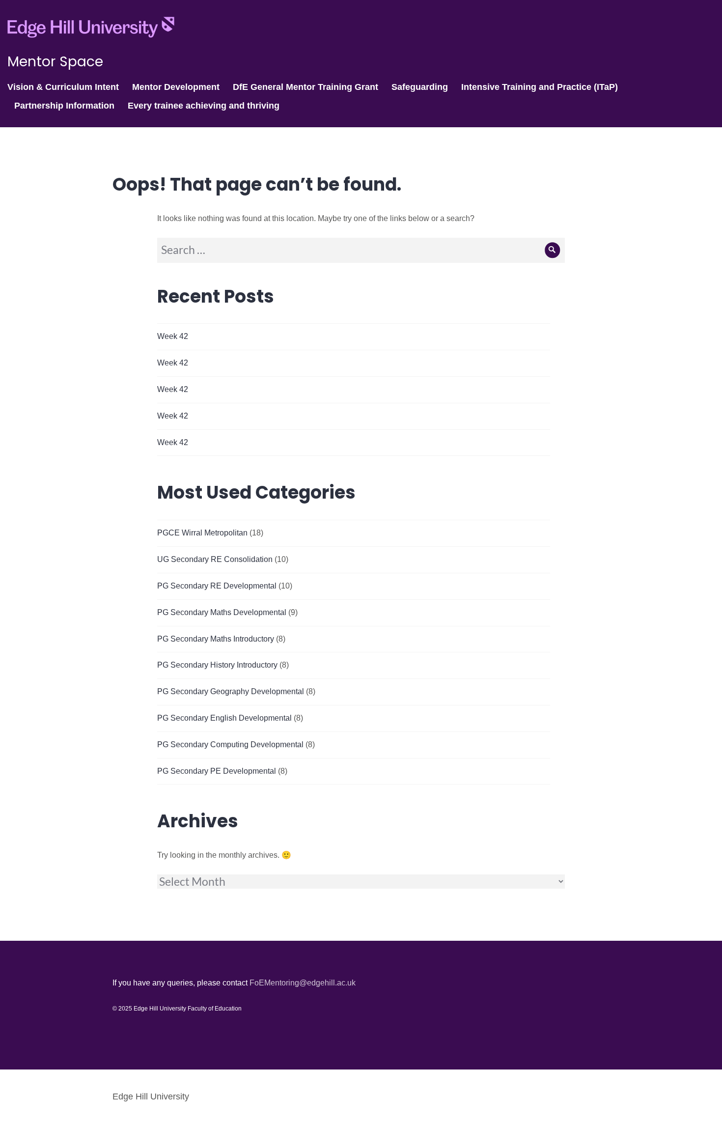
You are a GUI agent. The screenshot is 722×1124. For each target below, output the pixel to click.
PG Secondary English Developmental (224, 718)
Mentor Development (176, 87)
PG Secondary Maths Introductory (215, 639)
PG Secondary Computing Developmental (230, 744)
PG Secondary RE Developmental (217, 586)
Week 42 (172, 336)
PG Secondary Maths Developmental (221, 612)
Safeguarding (419, 87)
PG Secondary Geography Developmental (230, 691)
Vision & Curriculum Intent (63, 87)
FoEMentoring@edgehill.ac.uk (303, 983)
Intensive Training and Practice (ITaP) (539, 87)
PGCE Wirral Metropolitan (202, 533)
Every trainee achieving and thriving (203, 106)
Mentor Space (55, 61)
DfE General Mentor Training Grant (305, 87)
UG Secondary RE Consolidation (215, 559)
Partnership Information (64, 106)
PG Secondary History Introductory (217, 665)
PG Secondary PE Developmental (216, 771)
